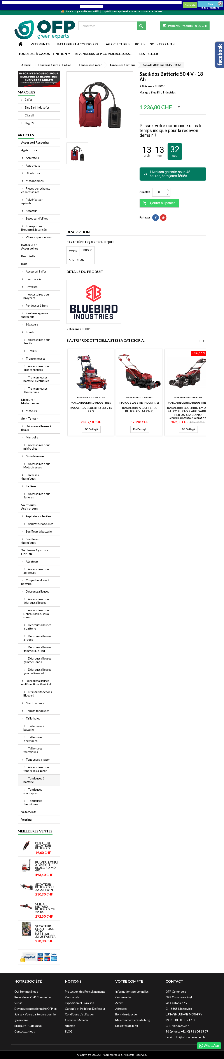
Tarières (31, 486)
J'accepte (190, 5)
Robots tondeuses (37, 710)
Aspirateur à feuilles (38, 516)
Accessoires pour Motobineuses (36, 465)
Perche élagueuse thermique (34, 314)
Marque (145, 92)
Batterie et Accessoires (77, 44)
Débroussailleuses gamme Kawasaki (37, 671)
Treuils (30, 332)
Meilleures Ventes (35, 831)
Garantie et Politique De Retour (85, 1008)
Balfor (28, 99)
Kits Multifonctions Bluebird (37, 693)
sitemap (70, 1025)
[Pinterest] (163, 217)
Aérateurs (32, 561)
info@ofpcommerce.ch (189, 1037)
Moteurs (31, 411)
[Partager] (155, 217)
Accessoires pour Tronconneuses (36, 367)
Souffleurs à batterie (39, 531)
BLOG (68, 1031)
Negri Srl (29, 123)
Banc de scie (33, 279)
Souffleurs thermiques (29, 540)
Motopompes (35, 181)
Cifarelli (29, 115)
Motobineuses (35, 456)
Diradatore (33, 173)
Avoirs (119, 1003)
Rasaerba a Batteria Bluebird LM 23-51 (139, 409)
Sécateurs (32, 324)
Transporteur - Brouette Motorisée (34, 227)
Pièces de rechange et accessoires (35, 190)
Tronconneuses (35, 358)
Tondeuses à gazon (38, 759)
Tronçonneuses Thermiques (35, 390)
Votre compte (129, 981)
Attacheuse (33, 165)
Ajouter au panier (159, 203)
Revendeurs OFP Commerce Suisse (103, 54)
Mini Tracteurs (35, 703)
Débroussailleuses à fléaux (36, 427)
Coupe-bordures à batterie (35, 582)
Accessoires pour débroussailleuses (36, 600)
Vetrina (26, 819)
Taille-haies (33, 718)
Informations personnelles (132, 991)
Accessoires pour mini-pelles (36, 446)
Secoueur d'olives (37, 218)
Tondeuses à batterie (33, 780)
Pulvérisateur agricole (32, 201)
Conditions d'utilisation (79, 1014)
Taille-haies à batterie (33, 727)
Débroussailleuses (37, 591)
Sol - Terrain (161, 44)
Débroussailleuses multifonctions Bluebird (36, 682)
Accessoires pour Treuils (36, 341)
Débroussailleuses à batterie (37, 626)
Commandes (123, 997)
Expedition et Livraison (79, 1003)
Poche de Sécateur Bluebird (43, 846)
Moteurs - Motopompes (30, 401)
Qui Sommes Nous (26, 991)
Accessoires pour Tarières (36, 495)
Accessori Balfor (36, 271)
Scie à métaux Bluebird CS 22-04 (44, 908)
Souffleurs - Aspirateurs (29, 506)
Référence (147, 86)
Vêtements (40, 44)
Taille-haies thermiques (32, 750)
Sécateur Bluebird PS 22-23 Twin (44, 887)
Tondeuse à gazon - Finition (42, 54)
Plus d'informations (210, 4)
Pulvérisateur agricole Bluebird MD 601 (46, 866)
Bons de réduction (126, 1014)
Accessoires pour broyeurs (36, 296)
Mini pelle (32, 437)
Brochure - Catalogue (28, 1025)
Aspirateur (32, 158)
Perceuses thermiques (30, 476)
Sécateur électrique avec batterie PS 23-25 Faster (45, 931)
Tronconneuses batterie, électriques (36, 379)
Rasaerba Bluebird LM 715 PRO (91, 409)
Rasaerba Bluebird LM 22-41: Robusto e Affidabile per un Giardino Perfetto (188, 413)
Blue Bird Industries (36, 107)
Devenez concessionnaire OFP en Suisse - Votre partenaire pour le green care (35, 1014)
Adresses (121, 1008)
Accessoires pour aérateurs (36, 570)
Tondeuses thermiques (32, 802)
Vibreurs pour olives (39, 237)
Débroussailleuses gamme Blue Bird (37, 649)
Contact (174, 981)
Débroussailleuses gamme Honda (37, 660)
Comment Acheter (76, 1020)
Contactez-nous (24, 1031)
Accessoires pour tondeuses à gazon (36, 768)
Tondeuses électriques (32, 791)
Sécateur (31, 211)
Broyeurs (31, 286)
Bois (138, 44)
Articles (26, 135)
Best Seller (148, 54)
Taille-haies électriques (32, 738)
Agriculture (116, 44)
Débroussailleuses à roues (37, 637)
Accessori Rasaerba (35, 142)
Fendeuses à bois (37, 305)
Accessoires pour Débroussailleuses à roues (36, 614)
